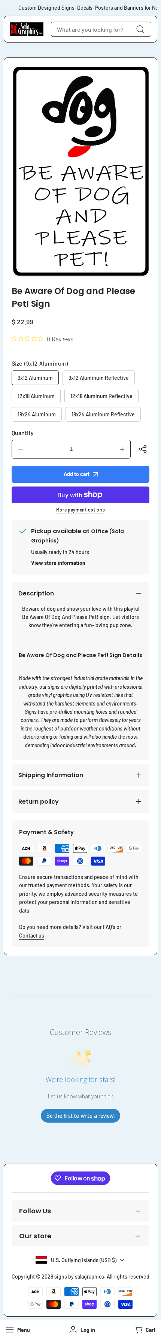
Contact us (31, 935)
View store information (58, 563)
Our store (35, 1236)
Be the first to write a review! (80, 1115)
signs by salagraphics (79, 1276)
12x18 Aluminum (36, 396)
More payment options (80, 509)
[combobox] (101, 29)
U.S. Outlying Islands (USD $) (83, 1260)
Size (40, 363)
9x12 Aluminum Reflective (99, 378)
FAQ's (109, 927)
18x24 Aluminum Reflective (103, 414)
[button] (144, 1330)
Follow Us (35, 1211)
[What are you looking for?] (140, 29)
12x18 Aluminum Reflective (101, 396)
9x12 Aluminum (35, 378)
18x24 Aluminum (37, 414)
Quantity (23, 432)
